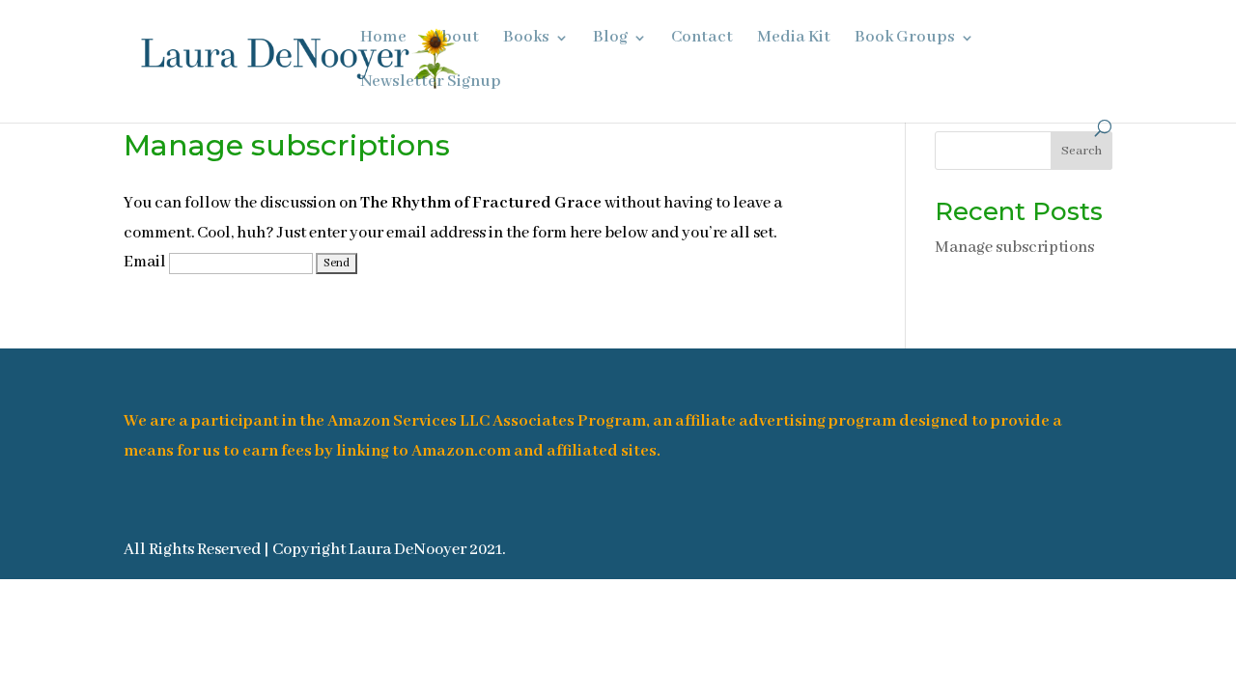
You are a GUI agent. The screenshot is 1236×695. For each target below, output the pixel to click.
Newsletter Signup (430, 83)
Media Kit (793, 39)
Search (1081, 151)
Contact (702, 39)
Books (526, 39)
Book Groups (905, 39)
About (455, 39)
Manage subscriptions (1014, 247)
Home (383, 39)
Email (145, 262)
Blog (610, 39)
